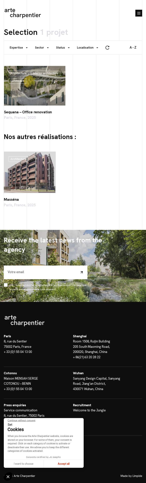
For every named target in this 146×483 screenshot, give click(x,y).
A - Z (133, 48)
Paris (7, 336)
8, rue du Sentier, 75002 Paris (24, 415)
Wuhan (78, 373)
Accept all (64, 463)
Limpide (137, 476)
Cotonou (10, 373)
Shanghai (79, 336)
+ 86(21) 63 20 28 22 (86, 357)
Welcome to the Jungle (89, 410)
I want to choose (23, 463)
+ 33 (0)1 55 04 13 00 (18, 352)
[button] (8, 476)
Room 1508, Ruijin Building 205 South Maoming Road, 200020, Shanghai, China (91, 346)
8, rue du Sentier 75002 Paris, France (17, 344)
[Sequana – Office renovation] (34, 86)
